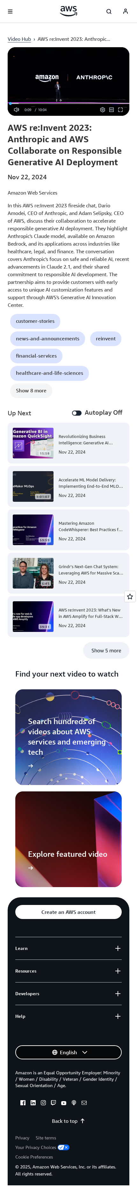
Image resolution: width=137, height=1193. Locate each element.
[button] (35, 321)
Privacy (22, 1137)
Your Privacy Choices (35, 1147)
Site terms (46, 1137)
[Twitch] (53, 1103)
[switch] (77, 413)
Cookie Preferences (34, 1157)
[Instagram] (43, 1103)
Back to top (64, 1121)
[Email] (84, 1103)
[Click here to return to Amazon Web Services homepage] (68, 11)
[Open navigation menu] (10, 11)
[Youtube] (63, 1103)
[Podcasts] (73, 1103)
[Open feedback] (130, 596)
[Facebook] (22, 1103)
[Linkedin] (33, 1103)
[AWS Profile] (125, 11)
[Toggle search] (109, 11)
